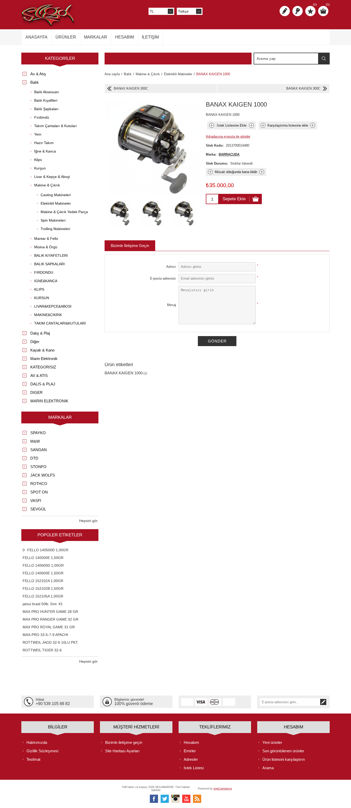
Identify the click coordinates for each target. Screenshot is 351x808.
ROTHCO (38, 483)
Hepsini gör (88, 521)
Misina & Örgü (45, 247)
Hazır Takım (44, 143)
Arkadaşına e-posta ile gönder (228, 136)
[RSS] (197, 799)
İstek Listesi (194, 768)
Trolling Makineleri (55, 229)
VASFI (35, 500)
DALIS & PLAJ (42, 384)
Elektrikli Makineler (56, 203)
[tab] (130, 245)
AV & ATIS (39, 375)
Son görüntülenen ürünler (283, 751)
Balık (34, 82)
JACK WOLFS (42, 475)
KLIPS (39, 289)
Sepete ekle (234, 198)
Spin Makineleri (53, 220)
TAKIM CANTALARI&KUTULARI (60, 323)
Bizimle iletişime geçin (123, 742)
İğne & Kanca (45, 151)
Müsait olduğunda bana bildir (236, 172)
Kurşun (40, 168)
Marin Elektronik (44, 358)
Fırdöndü (41, 117)
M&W (35, 441)
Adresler (191, 759)
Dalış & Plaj (40, 333)
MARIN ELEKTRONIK (49, 401)
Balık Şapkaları (46, 109)
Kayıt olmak (285, 11)
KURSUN (41, 298)
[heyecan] (165, 799)
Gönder (217, 341)
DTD (34, 458)
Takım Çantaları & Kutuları (55, 126)
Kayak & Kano (42, 350)
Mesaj (171, 305)
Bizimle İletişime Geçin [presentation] (130, 245)
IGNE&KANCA (45, 281)
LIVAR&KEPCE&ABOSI (52, 306)
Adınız (171, 267)
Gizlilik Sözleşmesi (42, 751)
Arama (323, 58)
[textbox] (286, 58)
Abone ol (323, 702)
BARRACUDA (229, 154)
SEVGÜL (38, 509)
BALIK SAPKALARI (49, 264)
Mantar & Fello (46, 238)
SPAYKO (38, 433)
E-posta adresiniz (163, 278)
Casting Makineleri (56, 195)
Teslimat (33, 759)
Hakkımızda (36, 742)
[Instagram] (175, 799)
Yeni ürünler (272, 742)
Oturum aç (297, 11)
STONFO (38, 466)
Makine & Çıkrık (47, 185)
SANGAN (38, 450)
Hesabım (191, 742)
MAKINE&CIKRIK (48, 315)
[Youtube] (186, 799)
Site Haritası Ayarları (122, 751)
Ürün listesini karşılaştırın (283, 759)
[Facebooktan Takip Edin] (154, 799)
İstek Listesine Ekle (231, 125)
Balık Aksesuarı (46, 92)
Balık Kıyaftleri (45, 100)
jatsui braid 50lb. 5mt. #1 (43, 604)
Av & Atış (38, 74)
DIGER (36, 392)
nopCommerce (223, 788)
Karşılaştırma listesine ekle (287, 125)
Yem (37, 134)
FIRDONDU (43, 272)
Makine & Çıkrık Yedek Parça (64, 212)
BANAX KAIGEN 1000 (124, 373)
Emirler (190, 751)
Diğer (34, 341)
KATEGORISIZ (43, 367)
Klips (38, 160)
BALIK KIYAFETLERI (51, 255)
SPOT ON (39, 492)
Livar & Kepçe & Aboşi (52, 177)
